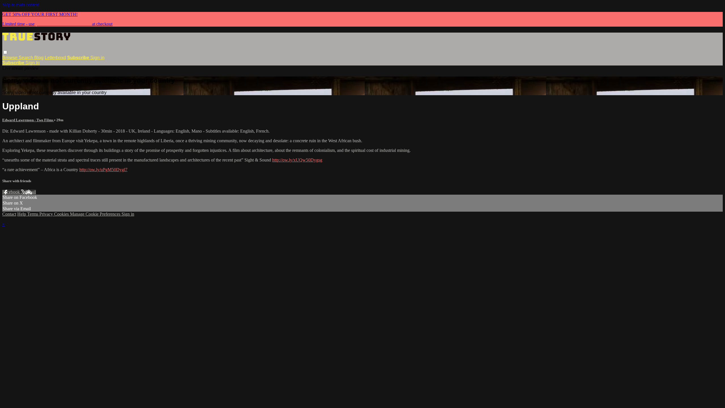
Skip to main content (20, 4)
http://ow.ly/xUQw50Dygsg (297, 160)
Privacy (46, 214)
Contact (9, 214)
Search (26, 57)
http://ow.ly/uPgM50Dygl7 (103, 169)
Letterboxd (55, 57)
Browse (10, 57)
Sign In (32, 62)
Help (22, 214)
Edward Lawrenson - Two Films (28, 120)
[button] (5, 52)
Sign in (97, 57)
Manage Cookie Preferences (95, 214)
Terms (33, 214)
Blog (39, 57)
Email (30, 192)
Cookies (62, 214)
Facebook (11, 192)
